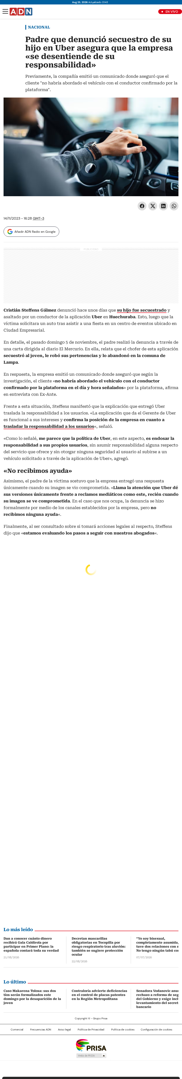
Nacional (39, 27)
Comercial (17, 1029)
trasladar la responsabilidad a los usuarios (49, 426)
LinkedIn (163, 206)
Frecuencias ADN (40, 1029)
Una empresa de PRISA (91, 1044)
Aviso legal (64, 1029)
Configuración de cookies (156, 1029)
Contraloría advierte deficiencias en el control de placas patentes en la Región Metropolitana (99, 995)
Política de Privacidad (91, 1029)
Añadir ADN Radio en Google (34, 232)
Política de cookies (123, 1029)
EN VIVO (172, 12)
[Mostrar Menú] (5, 11)
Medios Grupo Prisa (91, 1055)
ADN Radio (21, 12)
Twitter (152, 206)
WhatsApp (174, 206)
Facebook (142, 206)
